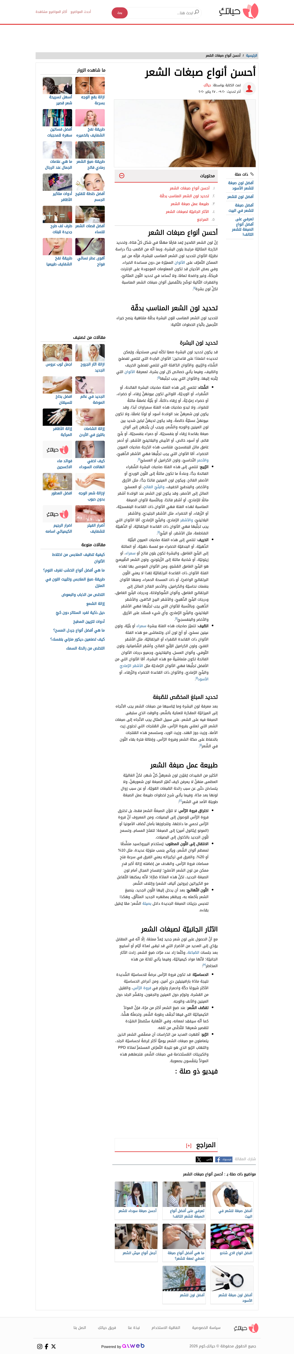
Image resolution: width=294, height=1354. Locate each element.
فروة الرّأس (142, 988)
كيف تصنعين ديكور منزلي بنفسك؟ (77, 639)
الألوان (180, 262)
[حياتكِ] (238, 10)
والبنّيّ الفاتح (154, 486)
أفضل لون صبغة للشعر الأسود (241, 185)
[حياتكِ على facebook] (46, 1346)
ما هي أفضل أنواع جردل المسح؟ (79, 630)
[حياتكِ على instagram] (39, 1346)
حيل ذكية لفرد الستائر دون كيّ (80, 612)
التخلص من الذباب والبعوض (83, 594)
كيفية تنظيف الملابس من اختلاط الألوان (78, 558)
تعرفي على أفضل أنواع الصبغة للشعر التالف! (243, 226)
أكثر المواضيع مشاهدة (51, 12)
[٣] (204, 964)
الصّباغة (193, 952)
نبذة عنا (134, 1327)
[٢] (180, 800)
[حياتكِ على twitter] (53, 1346)
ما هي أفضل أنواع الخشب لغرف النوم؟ (74, 570)
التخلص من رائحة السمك (85, 648)
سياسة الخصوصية (206, 1327)
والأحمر (203, 460)
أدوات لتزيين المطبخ (89, 621)
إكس (209, 1159)
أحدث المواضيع (81, 12)
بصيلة (146, 903)
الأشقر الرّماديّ (131, 665)
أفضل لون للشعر (240, 196)
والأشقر (186, 520)
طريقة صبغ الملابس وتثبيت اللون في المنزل (75, 582)
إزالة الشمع (95, 603)
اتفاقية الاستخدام (166, 1327)
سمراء (131, 553)
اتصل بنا (80, 1327)
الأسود (203, 679)
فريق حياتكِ (107, 1327)
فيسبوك (226, 1159)
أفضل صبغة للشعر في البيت (241, 208)
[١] (194, 287)
